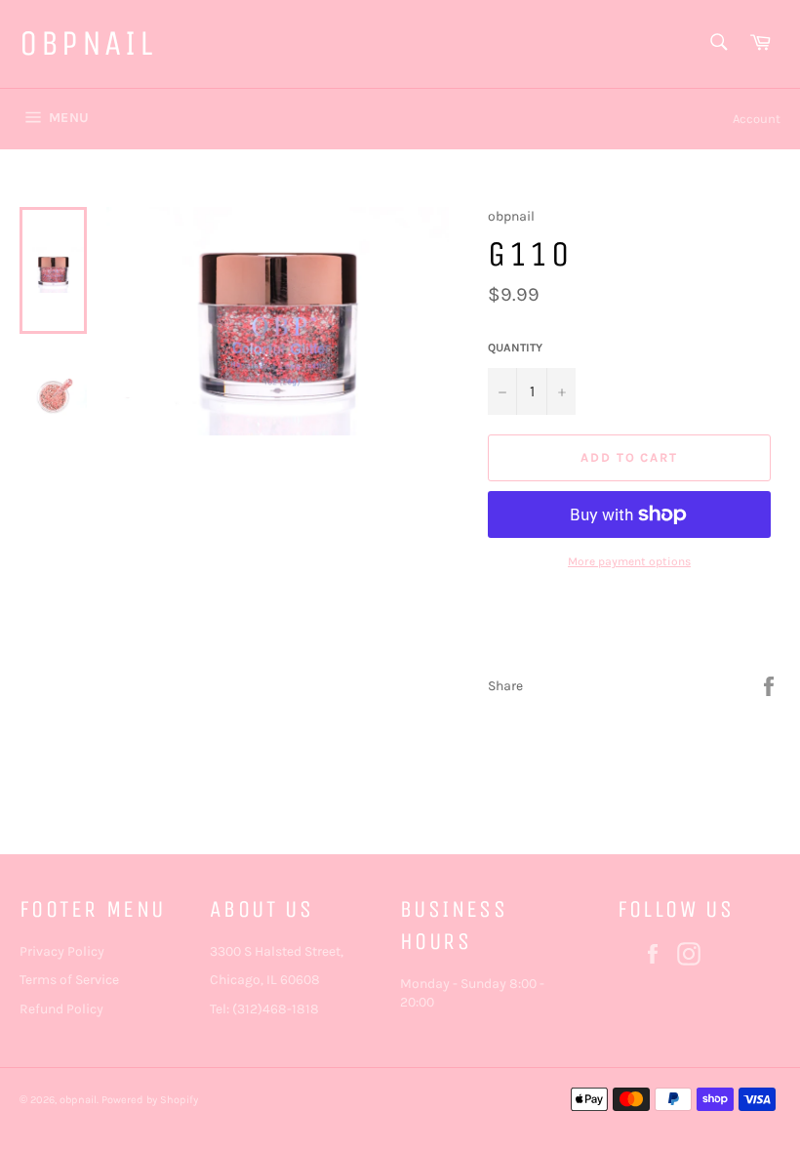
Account (756, 118)
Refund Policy (61, 1009)
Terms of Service (69, 979)
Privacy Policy (62, 951)
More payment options (629, 561)
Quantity (515, 347)
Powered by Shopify (149, 1099)
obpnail (87, 43)
